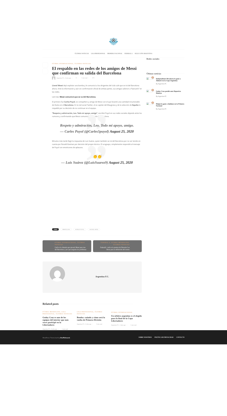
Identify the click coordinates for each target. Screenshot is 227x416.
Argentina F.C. (60, 78)
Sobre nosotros (145, 337)
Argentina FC (162, 84)
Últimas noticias (82, 53)
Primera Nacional (114, 53)
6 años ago (68, 78)
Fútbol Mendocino (120, 242)
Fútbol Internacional (62, 63)
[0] (149, 80)
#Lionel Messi (94, 229)
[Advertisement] (113, 16)
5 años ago (123, 325)
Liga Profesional (98, 53)
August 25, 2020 (122, 131)
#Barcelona (66, 229)
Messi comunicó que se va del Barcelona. (78, 97)
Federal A (128, 53)
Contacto (180, 337)
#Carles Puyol (79, 229)
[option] (58, 319)
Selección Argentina (143, 53)
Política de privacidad (164, 337)
